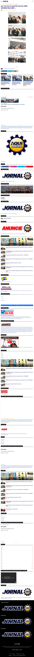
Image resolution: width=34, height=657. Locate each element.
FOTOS (2, 354)
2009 (17, 568)
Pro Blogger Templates (15, 655)
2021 (17, 551)
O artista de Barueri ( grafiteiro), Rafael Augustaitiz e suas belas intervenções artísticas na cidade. (19, 271)
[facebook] (5, 166)
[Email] (17, 71)
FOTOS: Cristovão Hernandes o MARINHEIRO (11, 4)
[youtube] (29, 166)
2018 (17, 555)
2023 (17, 549)
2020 (17, 552)
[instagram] (13, 166)
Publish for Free (16, 464)
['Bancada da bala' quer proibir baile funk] (3, 510)
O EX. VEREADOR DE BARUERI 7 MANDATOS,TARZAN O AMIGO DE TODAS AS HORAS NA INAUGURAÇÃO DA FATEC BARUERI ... (28, 83)
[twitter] (21, 166)
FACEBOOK (2, 443)
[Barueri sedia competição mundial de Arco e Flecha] (3, 263)
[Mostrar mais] (18, 71)
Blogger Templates (22, 655)
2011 (17, 566)
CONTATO (2, 357)
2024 (17, 548)
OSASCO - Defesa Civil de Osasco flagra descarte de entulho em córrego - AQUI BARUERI (19, 493)
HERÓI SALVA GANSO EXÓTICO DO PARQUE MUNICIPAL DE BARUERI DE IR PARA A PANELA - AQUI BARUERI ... (6, 83)
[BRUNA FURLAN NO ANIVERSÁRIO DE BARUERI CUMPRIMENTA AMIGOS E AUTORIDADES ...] (3, 248)
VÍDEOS (2, 355)
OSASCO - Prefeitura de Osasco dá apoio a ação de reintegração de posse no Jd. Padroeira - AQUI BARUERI (19, 267)
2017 (17, 557)
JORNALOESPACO (10, 418)
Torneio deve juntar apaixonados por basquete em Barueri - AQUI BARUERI (17, 489)
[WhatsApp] (13, 71)
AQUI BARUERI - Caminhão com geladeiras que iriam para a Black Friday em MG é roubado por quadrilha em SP (19, 251)
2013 (17, 563)
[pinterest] (21, 650)
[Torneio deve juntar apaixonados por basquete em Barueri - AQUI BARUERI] (3, 256)
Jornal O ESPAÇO (3, 418)
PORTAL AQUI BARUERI (7, 218)
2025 (17, 546)
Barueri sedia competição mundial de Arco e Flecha (13, 262)
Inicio (1, 352)
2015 (17, 560)
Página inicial (3, 4)
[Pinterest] (15, 71)
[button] (1, 1)
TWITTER (2, 440)
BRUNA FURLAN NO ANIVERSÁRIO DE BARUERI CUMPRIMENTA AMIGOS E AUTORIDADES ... (19, 247)
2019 (17, 554)
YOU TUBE (2, 442)
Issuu (5, 464)
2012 (17, 565)
